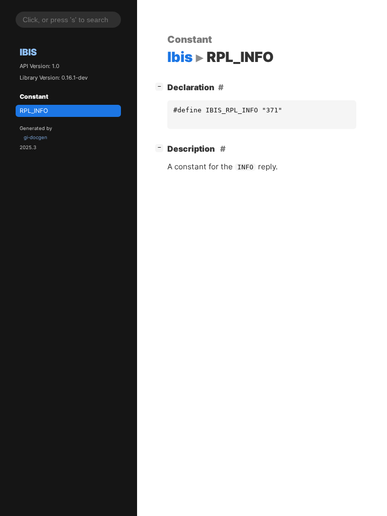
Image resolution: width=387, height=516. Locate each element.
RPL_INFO (34, 110)
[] (161, 86)
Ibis (28, 51)
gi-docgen (35, 137)
